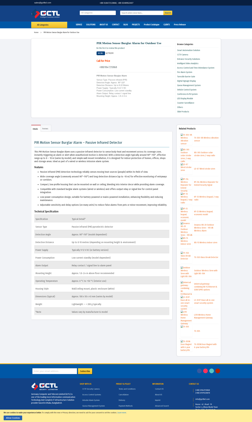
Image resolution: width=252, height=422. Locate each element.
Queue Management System (189, 85)
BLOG (126, 24)
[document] (126, 415)
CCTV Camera (182, 54)
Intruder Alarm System (91, 400)
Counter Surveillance (185, 103)
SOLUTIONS (91, 24)
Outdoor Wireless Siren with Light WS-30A (205, 272)
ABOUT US (104, 24)
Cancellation (124, 395)
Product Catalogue (151, 24)
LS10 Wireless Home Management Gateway (203, 316)
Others (180, 107)
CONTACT (115, 24)
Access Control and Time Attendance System (195, 68)
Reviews (45, 129)
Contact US (159, 389)
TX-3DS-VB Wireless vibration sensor (206, 139)
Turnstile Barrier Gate (186, 76)
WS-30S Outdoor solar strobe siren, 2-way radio (204, 154)
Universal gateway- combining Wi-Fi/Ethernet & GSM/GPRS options (205, 287)
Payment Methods (126, 406)
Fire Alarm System (184, 72)
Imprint (157, 400)
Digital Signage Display (186, 81)
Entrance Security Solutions (188, 59)
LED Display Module (185, 98)
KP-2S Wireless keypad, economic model (203, 213)
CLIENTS (166, 24)
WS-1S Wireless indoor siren (205, 242)
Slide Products (183, 111)
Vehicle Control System (186, 90)
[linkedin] (205, 3)
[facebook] (198, 3)
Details (35, 129)
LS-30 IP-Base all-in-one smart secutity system (204, 301)
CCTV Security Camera (91, 389)
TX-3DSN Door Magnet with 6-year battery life (205, 346)
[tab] (36, 128)
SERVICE (79, 24)
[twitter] (211, 3)
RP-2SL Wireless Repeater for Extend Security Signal (206, 183)
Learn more (121, 412)
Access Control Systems (91, 395)
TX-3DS (197, 331)
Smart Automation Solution (188, 50)
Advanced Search (162, 406)
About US (158, 395)
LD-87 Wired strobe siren (204, 169)
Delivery (122, 400)
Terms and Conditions (127, 389)
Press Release (180, 24)
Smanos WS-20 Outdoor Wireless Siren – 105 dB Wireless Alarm (204, 228)
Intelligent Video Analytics (187, 63)
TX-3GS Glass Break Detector (206, 257)
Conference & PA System (187, 94)
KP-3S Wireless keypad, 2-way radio (206, 198)
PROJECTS (136, 24)
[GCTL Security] (53, 13)
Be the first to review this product (111, 48)
